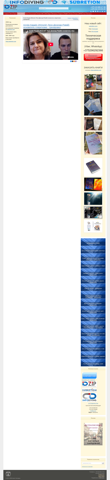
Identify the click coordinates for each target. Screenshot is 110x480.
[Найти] (70, 8)
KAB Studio (101, 478)
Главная (7, 13)
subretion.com (11, 29)
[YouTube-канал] (93, 11)
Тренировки (75, 19)
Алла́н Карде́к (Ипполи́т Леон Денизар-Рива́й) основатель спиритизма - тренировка (46, 26)
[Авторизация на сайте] (104, 11)
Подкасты (61, 13)
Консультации (32, 13)
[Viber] (75, 61)
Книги (27, 13)
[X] (72, 61)
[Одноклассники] (74, 61)
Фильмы (71, 13)
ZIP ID (80, 13)
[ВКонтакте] (95, 11)
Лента (11, 13)
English (66, 13)
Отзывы (76, 13)
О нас (84, 13)
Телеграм (95, 29)
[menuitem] (6, 13)
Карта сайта (101, 476)
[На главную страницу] (90, 11)
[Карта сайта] (100, 11)
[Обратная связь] (102, 11)
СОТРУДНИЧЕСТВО (93, 403)
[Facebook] (97, 11)
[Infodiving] (11, 7)
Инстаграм (94, 31)
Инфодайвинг (21, 13)
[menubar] (48, 13)
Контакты (89, 13)
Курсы (15, 13)
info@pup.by (93, 411)
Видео (49, 13)
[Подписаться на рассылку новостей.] (103, 463)
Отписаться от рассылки (87, 466)
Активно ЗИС (40, 13)
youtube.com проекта (88, 380)
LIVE (45, 13)
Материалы (55, 13)
